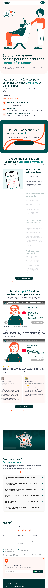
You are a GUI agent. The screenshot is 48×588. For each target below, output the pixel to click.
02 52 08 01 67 (8, 549)
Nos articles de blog (22, 540)
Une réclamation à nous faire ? (37, 540)
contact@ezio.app (9, 551)
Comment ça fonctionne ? (9, 538)
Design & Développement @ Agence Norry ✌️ (14, 583)
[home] (22, 3)
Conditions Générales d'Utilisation (18, 586)
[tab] (35, 179)
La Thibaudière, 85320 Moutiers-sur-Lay (25, 550)
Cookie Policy (7, 586)
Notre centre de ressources (21, 542)
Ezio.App (34, 538)
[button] (42, 2)
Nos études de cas (22, 538)
